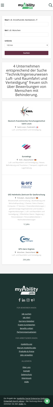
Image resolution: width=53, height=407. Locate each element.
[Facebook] (20, 300)
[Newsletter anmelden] (33, 300)
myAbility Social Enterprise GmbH (31, 398)
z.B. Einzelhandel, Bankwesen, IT (21, 20)
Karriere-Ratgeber (26, 321)
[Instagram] (28, 300)
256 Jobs (26, 259)
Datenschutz (26, 374)
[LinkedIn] (24, 300)
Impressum (26, 378)
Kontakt (26, 371)
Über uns (26, 367)
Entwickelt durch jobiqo (14, 401)
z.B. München (13, 30)
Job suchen (26, 314)
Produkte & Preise (26, 351)
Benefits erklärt (26, 328)
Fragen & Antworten (26, 325)
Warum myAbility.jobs (26, 348)
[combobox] (26, 24)
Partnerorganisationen (26, 332)
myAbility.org (26, 344)
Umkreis (8, 41)
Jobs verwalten (26, 355)
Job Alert (26, 317)
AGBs (26, 382)
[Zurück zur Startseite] (26, 5)
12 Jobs (26, 224)
